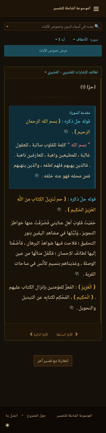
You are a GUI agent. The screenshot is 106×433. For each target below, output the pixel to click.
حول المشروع (36, 416)
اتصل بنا (12, 416)
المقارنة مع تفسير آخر (53, 361)
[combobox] (53, 26)
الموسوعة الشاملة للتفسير (74, 416)
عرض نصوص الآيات (53, 50)
